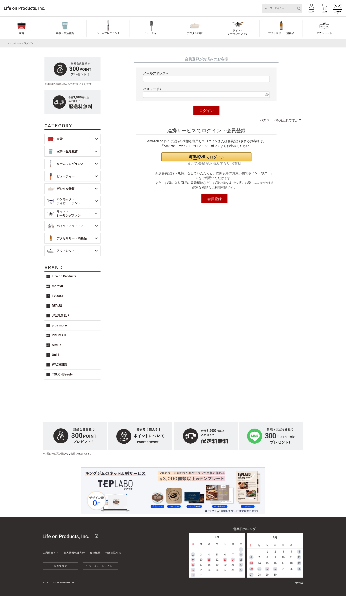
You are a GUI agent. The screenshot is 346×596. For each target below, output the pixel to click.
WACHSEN (59, 364)
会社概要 (95, 552)
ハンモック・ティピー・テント (69, 201)
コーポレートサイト (100, 566)
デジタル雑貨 (194, 33)
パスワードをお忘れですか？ (281, 120)
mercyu (57, 286)
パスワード (153, 89)
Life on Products (64, 276)
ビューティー (151, 33)
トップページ (14, 43)
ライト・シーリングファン (237, 32)
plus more (59, 325)
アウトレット (324, 33)
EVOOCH (58, 296)
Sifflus (56, 345)
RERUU (57, 306)
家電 (21, 33)
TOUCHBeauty (62, 374)
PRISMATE (59, 335)
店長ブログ (60, 566)
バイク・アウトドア (70, 226)
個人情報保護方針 (74, 552)
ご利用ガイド (51, 552)
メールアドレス (156, 73)
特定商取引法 (113, 552)
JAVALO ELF (60, 315)
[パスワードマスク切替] (267, 95)
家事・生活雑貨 (65, 33)
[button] (206, 156)
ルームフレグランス (108, 33)
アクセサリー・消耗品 (281, 33)
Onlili (55, 355)
